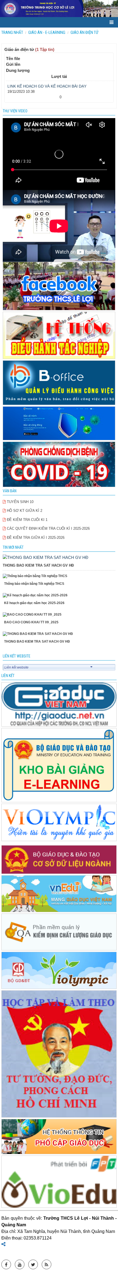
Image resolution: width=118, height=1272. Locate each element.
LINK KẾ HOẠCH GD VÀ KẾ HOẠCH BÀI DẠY (46, 86)
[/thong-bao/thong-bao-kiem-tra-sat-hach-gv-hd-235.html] (45, 557)
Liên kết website (16, 667)
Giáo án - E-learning (46, 32)
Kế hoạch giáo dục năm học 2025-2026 (34, 603)
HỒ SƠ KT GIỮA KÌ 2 (24, 511)
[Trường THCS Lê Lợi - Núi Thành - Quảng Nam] (59, 8)
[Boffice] (59, 383)
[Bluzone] (59, 424)
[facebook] (59, 286)
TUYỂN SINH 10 (19, 502)
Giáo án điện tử (84, 32)
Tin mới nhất (13, 547)
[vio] (59, 1182)
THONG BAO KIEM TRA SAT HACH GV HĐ (38, 565)
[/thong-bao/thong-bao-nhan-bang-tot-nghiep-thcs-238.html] (59, 576)
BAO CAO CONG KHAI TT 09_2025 (31, 622)
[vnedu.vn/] (59, 932)
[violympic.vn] (59, 971)
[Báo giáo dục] (59, 705)
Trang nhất (12, 32)
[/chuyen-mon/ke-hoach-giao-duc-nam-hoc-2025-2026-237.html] (59, 595)
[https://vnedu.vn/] (59, 894)
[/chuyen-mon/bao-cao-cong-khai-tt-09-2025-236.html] (59, 614)
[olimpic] (59, 823)
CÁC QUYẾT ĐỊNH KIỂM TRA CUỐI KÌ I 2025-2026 (48, 528)
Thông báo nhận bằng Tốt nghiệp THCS (34, 584)
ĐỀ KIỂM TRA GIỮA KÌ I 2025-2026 (35, 538)
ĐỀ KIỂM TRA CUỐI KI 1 (26, 520)
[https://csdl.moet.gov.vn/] (59, 860)
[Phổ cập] (59, 1137)
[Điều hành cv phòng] (59, 336)
